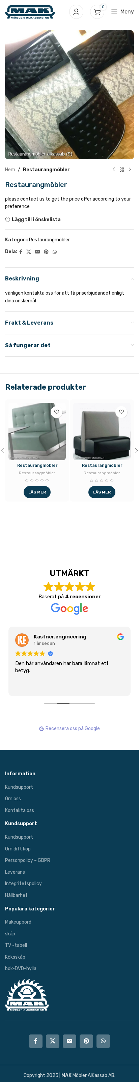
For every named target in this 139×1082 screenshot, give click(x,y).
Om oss (13, 799)
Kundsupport (19, 787)
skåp (10, 934)
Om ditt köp (18, 849)
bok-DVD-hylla (20, 968)
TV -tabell (16, 945)
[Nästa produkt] (130, 170)
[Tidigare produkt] (114, 170)
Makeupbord (18, 922)
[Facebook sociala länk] (20, 252)
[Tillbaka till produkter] (122, 170)
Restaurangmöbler (46, 170)
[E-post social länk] (37, 252)
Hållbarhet (16, 895)
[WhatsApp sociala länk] (55, 252)
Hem (10, 170)
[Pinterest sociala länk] (46, 252)
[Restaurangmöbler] (37, 431)
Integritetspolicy (23, 883)
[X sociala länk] (28, 252)
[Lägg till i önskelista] (56, 412)
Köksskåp (15, 957)
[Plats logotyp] (30, 11)
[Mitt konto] (76, 12)
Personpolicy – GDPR (27, 860)
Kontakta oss (19, 810)
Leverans (15, 872)
